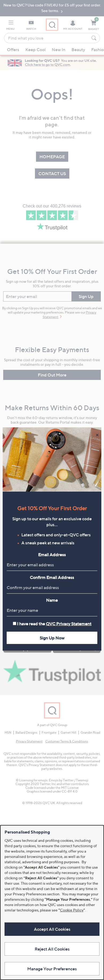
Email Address (52, 554)
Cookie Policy (71, 910)
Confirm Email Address (52, 577)
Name (52, 600)
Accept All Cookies (52, 929)
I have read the (54, 623)
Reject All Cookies (52, 949)
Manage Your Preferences (52, 968)
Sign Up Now (52, 637)
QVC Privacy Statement (68, 623)
